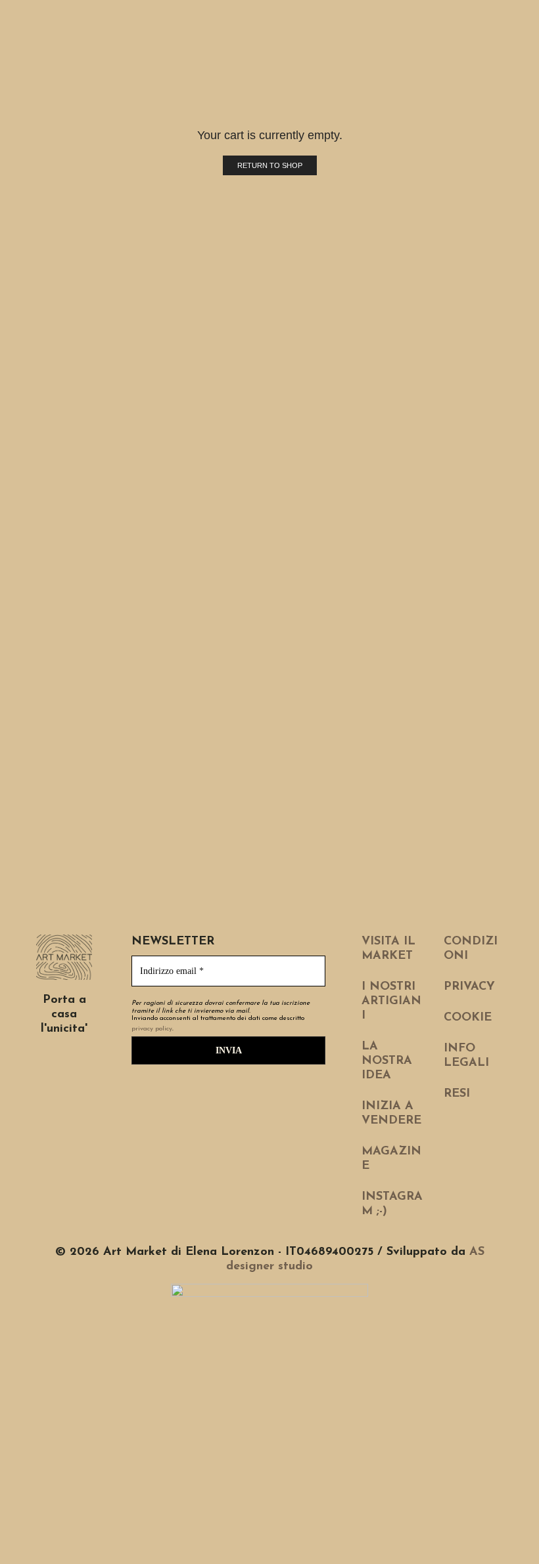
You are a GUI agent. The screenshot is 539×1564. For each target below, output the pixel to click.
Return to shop (269, 165)
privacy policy (151, 1028)
